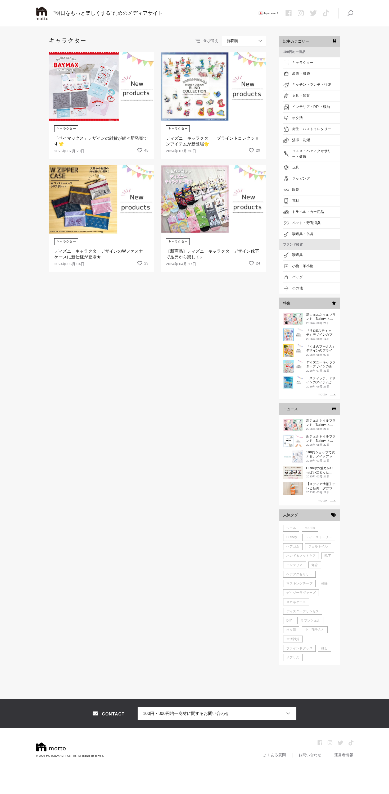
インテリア (294, 565)
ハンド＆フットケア (301, 556)
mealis (310, 528)
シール (291, 528)
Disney (291, 537)
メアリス (292, 657)
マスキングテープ (299, 583)
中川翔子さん (314, 630)
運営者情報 (343, 755)
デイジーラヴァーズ (301, 593)
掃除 (324, 583)
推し (324, 648)
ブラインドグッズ (299, 648)
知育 (314, 565)
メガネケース (296, 602)
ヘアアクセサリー (299, 574)
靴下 (327, 556)
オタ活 (291, 630)
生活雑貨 (292, 639)
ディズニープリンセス (302, 611)
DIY (289, 620)
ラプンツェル (310, 620)
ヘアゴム (292, 546)
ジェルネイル (318, 546)
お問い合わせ (310, 755)
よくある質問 (274, 755)
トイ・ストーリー (319, 537)
